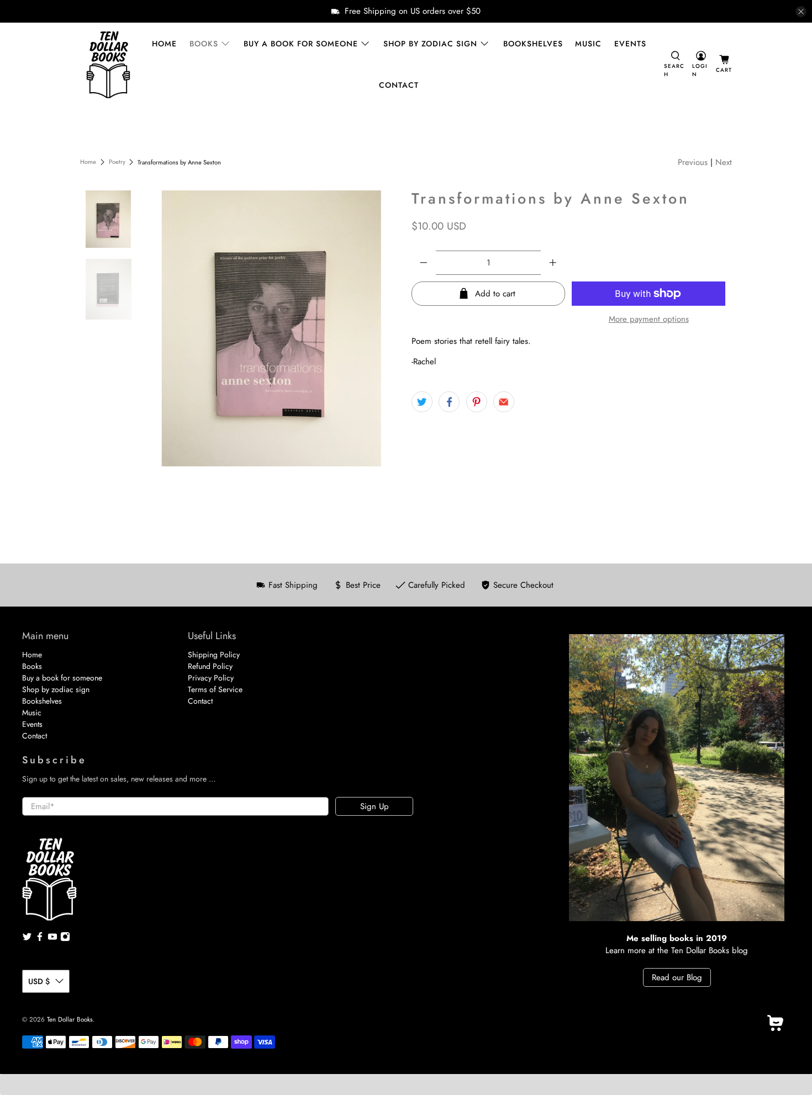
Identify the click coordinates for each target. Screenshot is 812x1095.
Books (203, 43)
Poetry (117, 162)
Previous (693, 162)
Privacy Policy (211, 677)
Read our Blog (677, 977)
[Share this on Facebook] (449, 401)
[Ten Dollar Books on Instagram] (65, 938)
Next (723, 162)
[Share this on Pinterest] (476, 401)
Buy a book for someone (301, 43)
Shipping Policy (214, 654)
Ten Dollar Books (70, 1019)
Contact (399, 85)
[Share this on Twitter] (422, 401)
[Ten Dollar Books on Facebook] (40, 938)
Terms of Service (215, 689)
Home (164, 43)
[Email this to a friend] (503, 401)
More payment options (649, 319)
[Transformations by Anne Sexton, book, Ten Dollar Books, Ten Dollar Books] (272, 328)
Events (630, 43)
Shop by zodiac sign (430, 43)
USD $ (39, 981)
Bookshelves (533, 43)
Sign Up (374, 806)
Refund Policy (210, 666)
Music (588, 43)
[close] (800, 11)
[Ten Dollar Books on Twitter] (27, 938)
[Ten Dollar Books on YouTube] (52, 938)
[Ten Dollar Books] (108, 64)
